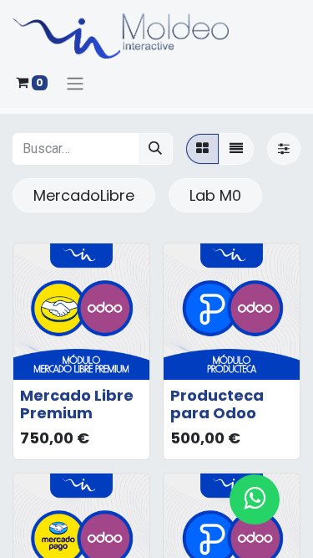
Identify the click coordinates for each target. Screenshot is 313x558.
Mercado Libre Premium (77, 404)
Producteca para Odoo (217, 404)
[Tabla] (202, 149)
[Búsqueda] (155, 149)
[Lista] (236, 149)
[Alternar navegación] (75, 83)
